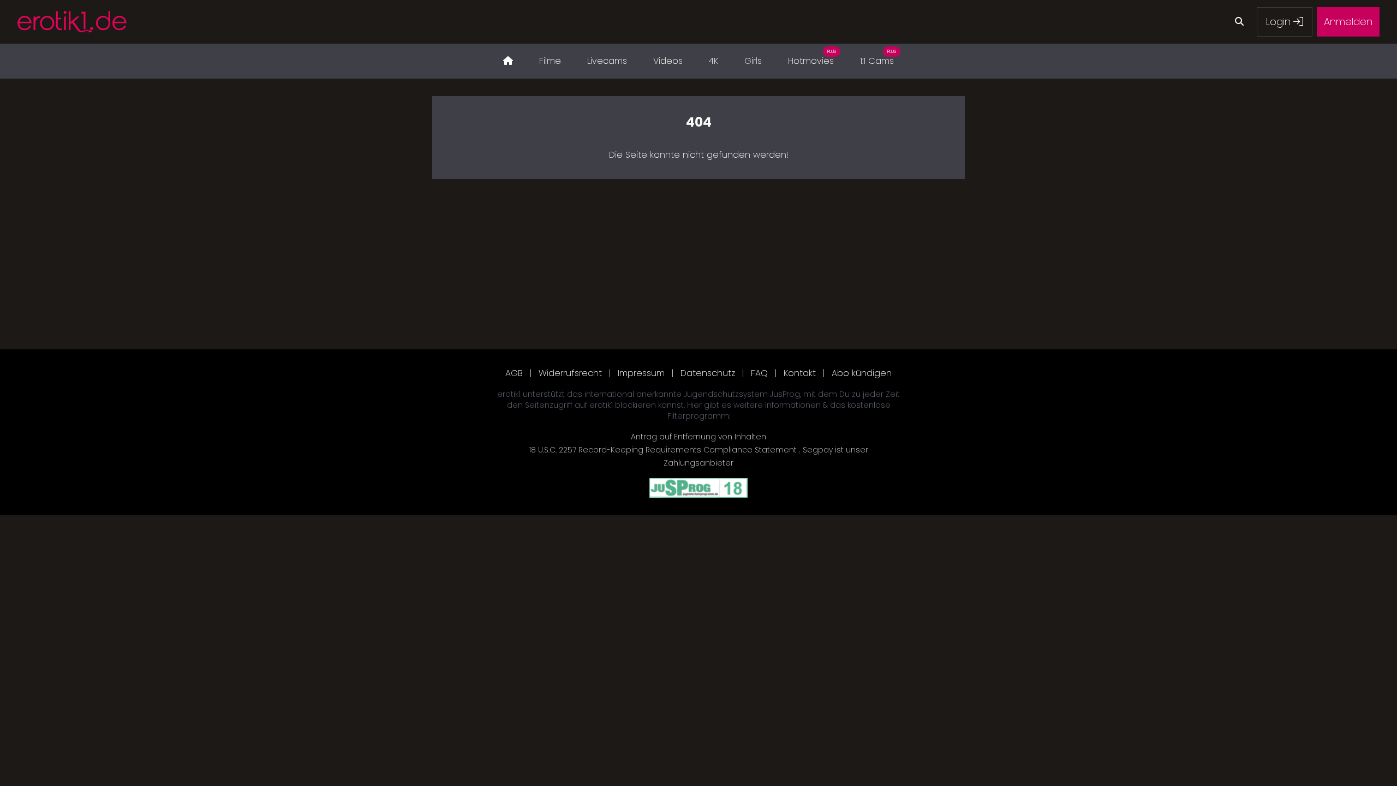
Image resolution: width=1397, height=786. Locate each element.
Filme (550, 61)
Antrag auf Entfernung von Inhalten (698, 436)
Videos (668, 61)
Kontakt (800, 373)
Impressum (641, 373)
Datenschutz (707, 373)
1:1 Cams (878, 58)
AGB (514, 373)
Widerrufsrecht (570, 373)
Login (1279, 21)
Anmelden (1348, 21)
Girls (753, 61)
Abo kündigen (862, 373)
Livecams (607, 61)
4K (713, 61)
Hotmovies (812, 58)
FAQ (759, 373)
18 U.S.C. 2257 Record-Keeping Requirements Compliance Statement (664, 449)
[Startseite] (508, 61)
